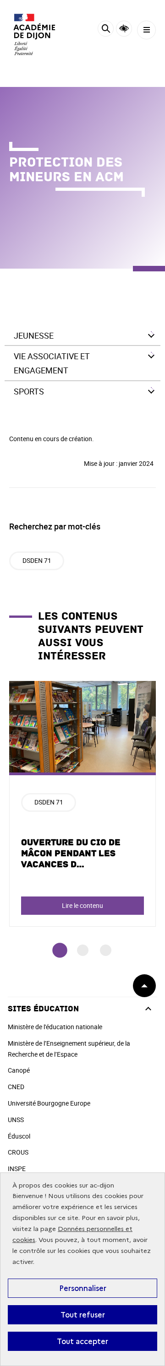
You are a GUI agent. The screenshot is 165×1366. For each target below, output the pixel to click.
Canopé (19, 1070)
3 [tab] (105, 950)
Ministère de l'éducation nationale (55, 1026)
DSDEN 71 (36, 560)
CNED (16, 1086)
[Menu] (146, 30)
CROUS (18, 1152)
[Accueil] (34, 34)
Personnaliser (82, 1288)
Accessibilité (124, 29)
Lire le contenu (82, 905)
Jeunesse (34, 335)
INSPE (17, 1168)
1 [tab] (59, 950)
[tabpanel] (82, 804)
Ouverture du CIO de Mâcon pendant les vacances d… (71, 853)
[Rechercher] (106, 30)
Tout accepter (82, 1341)
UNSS (16, 1119)
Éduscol (19, 1136)
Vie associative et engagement (52, 363)
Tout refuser (82, 1314)
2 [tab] (82, 950)
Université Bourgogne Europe (49, 1103)
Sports (29, 391)
